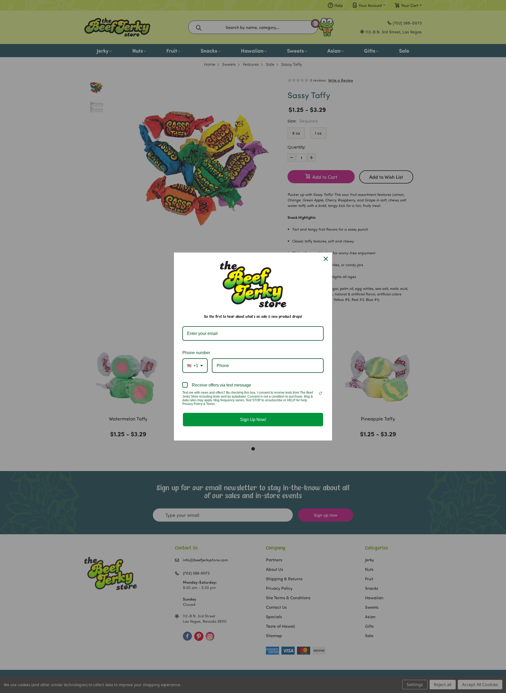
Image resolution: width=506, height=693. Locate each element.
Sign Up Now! (253, 419)
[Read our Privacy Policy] (320, 393)
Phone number (196, 352)
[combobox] (195, 365)
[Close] (325, 259)
